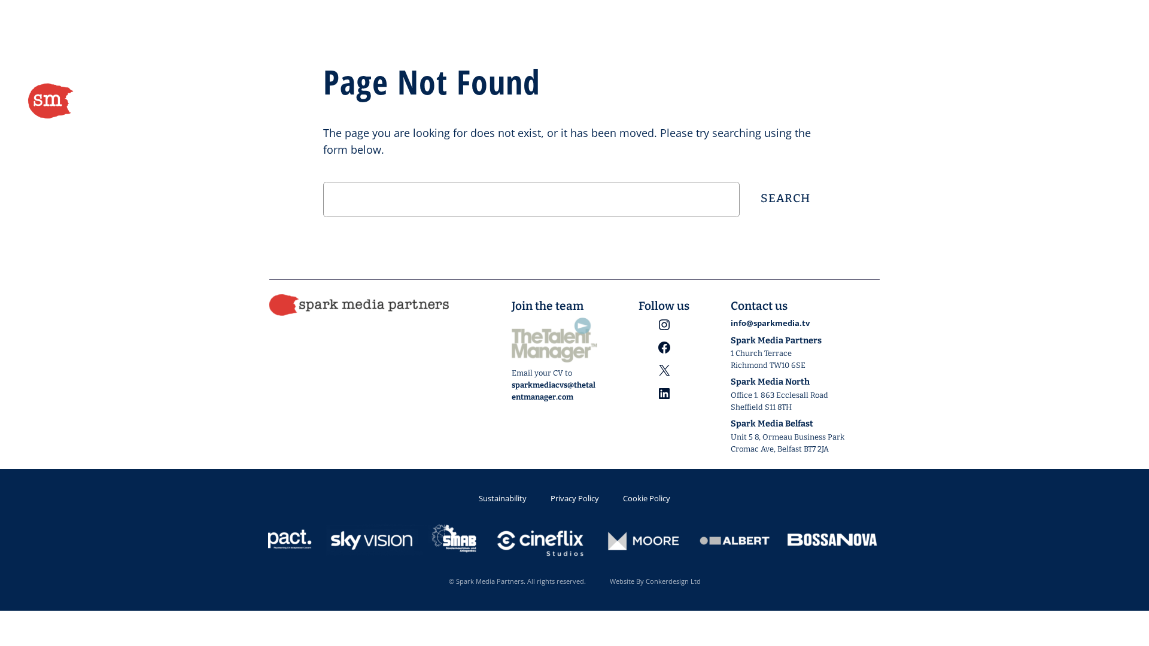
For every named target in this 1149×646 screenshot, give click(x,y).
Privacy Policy (575, 498)
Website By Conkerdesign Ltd (655, 581)
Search (785, 198)
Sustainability (503, 498)
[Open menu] (1112, 102)
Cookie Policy (646, 498)
